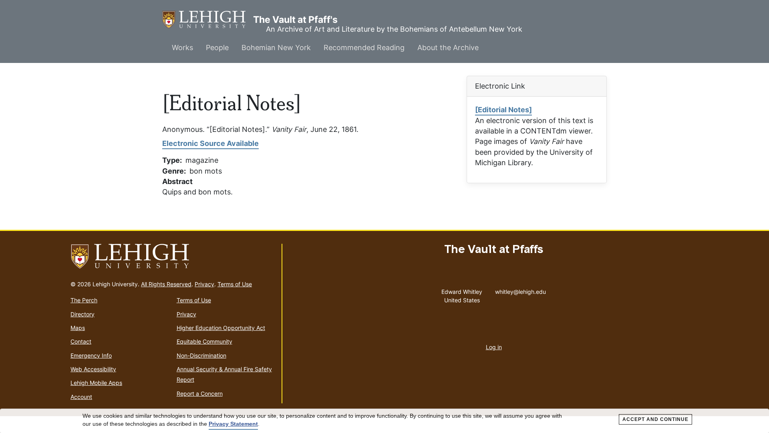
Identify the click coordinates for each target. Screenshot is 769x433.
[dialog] (384, 421)
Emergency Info (91, 355)
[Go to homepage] (172, 256)
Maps (77, 328)
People (217, 47)
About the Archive (448, 47)
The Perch (83, 300)
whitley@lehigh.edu (520, 289)
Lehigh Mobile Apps (96, 382)
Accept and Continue (655, 419)
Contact (80, 341)
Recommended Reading (364, 47)
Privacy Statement (233, 424)
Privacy (204, 284)
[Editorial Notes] (503, 110)
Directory (82, 314)
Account (81, 397)
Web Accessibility (93, 369)
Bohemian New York (276, 47)
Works (182, 47)
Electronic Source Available (210, 143)
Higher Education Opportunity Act (221, 328)
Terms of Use (234, 284)
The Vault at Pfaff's (207, 19)
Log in (494, 347)
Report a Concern (200, 393)
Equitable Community (204, 341)
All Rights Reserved (166, 284)
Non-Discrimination (201, 355)
